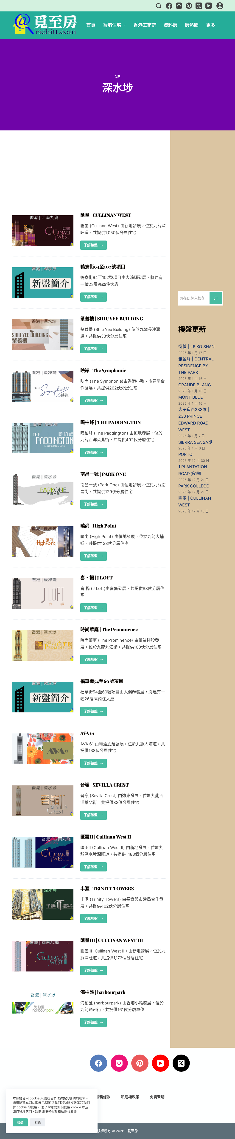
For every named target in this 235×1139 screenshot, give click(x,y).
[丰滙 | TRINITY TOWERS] (42, 904)
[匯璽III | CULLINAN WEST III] (42, 956)
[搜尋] (158, 5)
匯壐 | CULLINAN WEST (105, 215)
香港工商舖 (144, 25)
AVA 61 (87, 733)
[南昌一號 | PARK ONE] (42, 489)
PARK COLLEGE (193, 486)
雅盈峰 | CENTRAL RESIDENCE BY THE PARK (196, 366)
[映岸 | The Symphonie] (42, 386)
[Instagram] (179, 6)
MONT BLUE (190, 397)
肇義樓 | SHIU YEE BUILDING (111, 318)
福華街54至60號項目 (101, 681)
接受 (20, 1122)
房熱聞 (192, 25)
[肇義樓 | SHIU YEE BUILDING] (42, 334)
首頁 (90, 25)
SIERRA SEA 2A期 (195, 442)
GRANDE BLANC (194, 384)
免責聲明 (157, 1097)
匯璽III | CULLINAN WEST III (111, 940)
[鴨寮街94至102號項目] (42, 282)
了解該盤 (95, 244)
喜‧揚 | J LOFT (96, 577)
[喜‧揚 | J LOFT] (42, 593)
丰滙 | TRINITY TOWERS (107, 888)
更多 (210, 25)
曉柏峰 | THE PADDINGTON (110, 422)
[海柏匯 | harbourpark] (42, 1008)
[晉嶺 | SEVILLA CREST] (42, 800)
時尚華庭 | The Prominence (109, 629)
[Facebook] (169, 6)
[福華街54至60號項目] (42, 697)
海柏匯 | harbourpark (102, 992)
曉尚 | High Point (98, 525)
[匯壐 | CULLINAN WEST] (42, 230)
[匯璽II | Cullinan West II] (42, 852)
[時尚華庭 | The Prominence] (42, 645)
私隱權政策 (130, 1097)
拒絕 (38, 1122)
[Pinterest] (189, 6)
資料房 (170, 25)
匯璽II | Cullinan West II (105, 836)
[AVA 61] (42, 748)
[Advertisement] (89, 178)
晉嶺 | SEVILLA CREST (104, 785)
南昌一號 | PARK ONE (103, 474)
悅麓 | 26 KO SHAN (196, 346)
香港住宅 (112, 25)
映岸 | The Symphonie (103, 370)
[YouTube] (208, 6)
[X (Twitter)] (199, 6)
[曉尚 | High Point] (42, 541)
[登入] (219, 5)
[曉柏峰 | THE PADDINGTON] (42, 438)
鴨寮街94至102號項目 (102, 266)
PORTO (185, 454)
